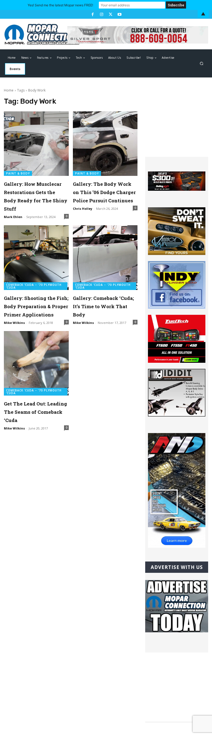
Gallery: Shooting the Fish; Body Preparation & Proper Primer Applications (36, 306)
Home (9, 90)
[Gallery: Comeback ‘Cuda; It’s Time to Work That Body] (105, 257)
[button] (201, 63)
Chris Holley (82, 208)
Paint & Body (18, 173)
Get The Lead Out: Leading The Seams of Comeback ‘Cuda (35, 412)
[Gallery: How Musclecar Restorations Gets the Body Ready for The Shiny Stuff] (36, 143)
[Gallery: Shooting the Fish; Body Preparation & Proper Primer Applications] (36, 257)
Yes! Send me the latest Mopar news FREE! (60, 5)
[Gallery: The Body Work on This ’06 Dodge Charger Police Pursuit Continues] (105, 143)
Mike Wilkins (14, 323)
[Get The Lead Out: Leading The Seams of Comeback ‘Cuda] (36, 363)
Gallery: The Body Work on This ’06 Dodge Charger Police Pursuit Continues (104, 192)
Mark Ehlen (13, 217)
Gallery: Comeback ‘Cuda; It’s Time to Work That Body (103, 306)
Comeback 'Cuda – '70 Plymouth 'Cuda (34, 286)
